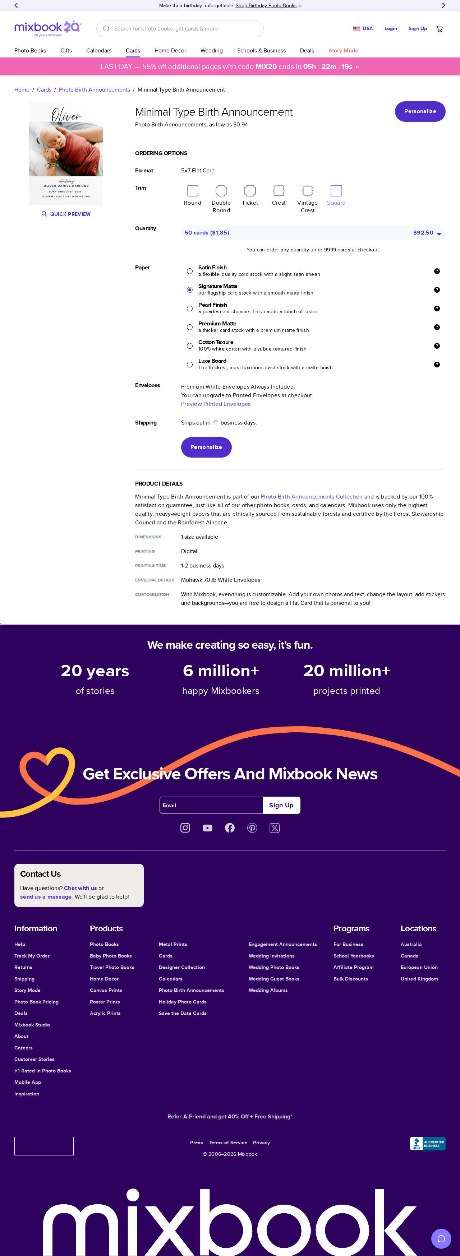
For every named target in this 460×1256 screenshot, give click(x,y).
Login (391, 28)
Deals (307, 50)
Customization (152, 594)
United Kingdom (419, 978)
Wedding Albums (268, 990)
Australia (411, 944)
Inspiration (26, 1093)
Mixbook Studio (32, 1024)
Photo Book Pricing (36, 1001)
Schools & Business (261, 50)
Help (19, 944)
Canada (410, 955)
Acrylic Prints (105, 1013)
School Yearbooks (354, 955)
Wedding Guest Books (274, 978)
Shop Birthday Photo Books (266, 5)
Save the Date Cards (183, 1013)
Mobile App (27, 1082)
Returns (23, 967)
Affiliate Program (354, 967)
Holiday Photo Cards (183, 1001)
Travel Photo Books (112, 967)
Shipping (24, 978)
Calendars (98, 50)
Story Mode (27, 990)
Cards (133, 50)
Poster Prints (105, 1001)
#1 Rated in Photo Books (42, 1070)
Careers (23, 1047)
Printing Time (150, 565)
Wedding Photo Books (274, 967)
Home (21, 89)
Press (196, 1142)
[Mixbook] (48, 28)
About (21, 1036)
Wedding (212, 50)
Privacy (261, 1142)
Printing (145, 551)
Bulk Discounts (351, 978)
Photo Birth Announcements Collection (312, 496)
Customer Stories (34, 1059)
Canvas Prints (106, 990)
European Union (419, 967)
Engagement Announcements (283, 944)
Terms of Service (228, 1142)
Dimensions (148, 537)
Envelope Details (154, 580)
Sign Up (418, 28)
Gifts (66, 50)
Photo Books (30, 50)
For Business (348, 944)
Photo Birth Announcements (94, 89)
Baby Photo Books (111, 955)
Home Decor (170, 50)
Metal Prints (173, 944)
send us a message (46, 897)
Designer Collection (182, 967)
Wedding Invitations (272, 955)
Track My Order (32, 955)
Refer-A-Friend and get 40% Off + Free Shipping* (230, 1116)
